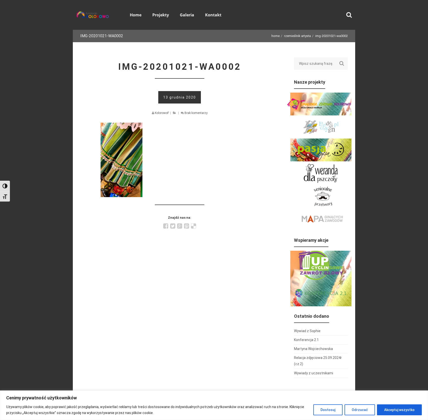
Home (275, 36)
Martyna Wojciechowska (313, 349)
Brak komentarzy (196, 113)
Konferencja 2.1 (306, 340)
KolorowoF (162, 113)
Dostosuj (328, 410)
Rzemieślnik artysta (297, 36)
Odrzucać (360, 410)
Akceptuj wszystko (399, 410)
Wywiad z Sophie (307, 331)
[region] (214, 405)
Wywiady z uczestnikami (313, 373)
